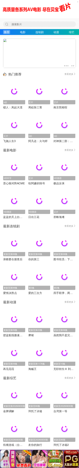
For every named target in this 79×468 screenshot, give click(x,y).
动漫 (56, 32)
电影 (23, 32)
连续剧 (39, 32)
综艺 (71, 32)
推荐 (6, 32)
